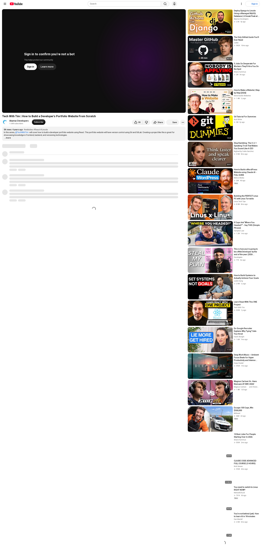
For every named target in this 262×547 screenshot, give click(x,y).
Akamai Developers (19, 120)
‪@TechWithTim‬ (22, 132)
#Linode (44, 130)
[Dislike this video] (146, 122)
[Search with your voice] (174, 4)
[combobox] (125, 3)
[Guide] (5, 3)
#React (36, 130)
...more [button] (7, 138)
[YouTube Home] (16, 4)
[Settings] (241, 3)
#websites (28, 130)
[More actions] (183, 122)
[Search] (165, 4)
